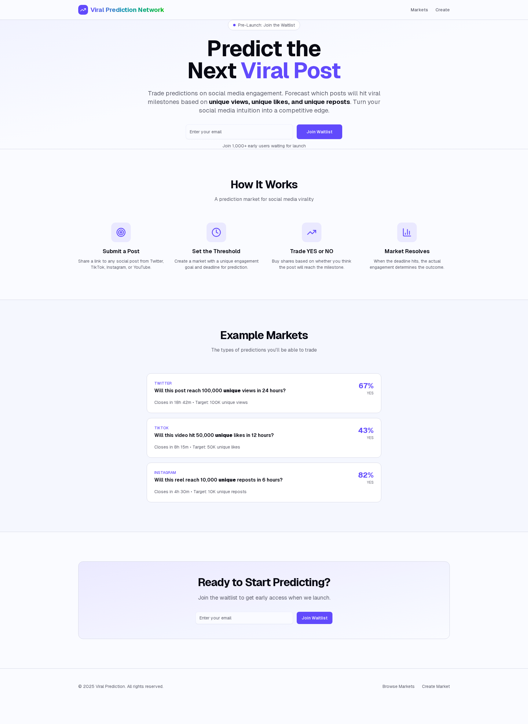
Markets (419, 10)
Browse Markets (399, 686)
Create (442, 10)
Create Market (436, 686)
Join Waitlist (319, 132)
